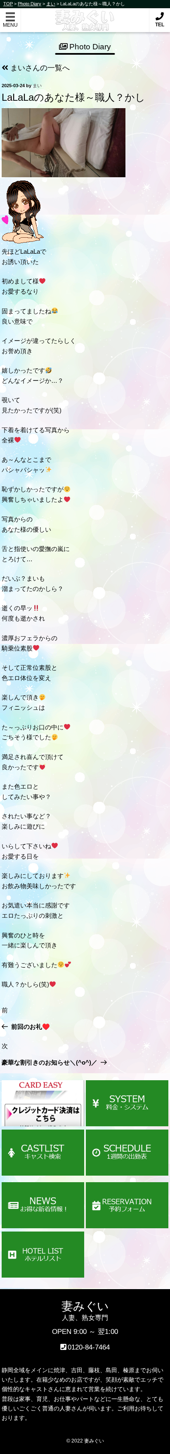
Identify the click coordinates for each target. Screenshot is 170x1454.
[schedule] (127, 1153)
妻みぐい (85, 16)
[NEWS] (43, 1205)
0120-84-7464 (89, 1347)
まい (37, 85)
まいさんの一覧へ (39, 68)
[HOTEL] (43, 1255)
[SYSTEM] (127, 1103)
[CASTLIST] (43, 1153)
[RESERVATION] (127, 1205)
